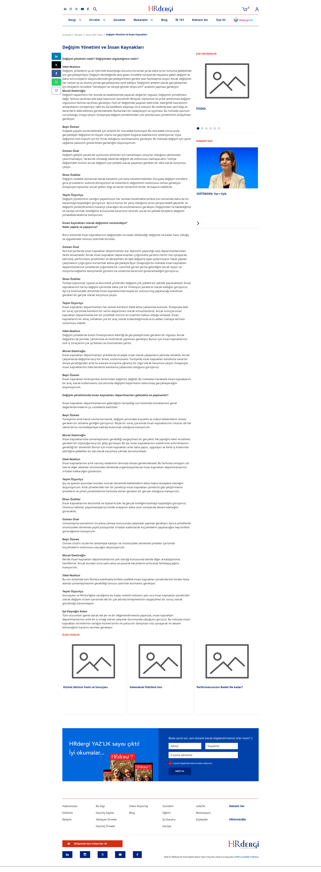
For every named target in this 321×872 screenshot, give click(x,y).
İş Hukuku (169, 819)
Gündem (120, 20)
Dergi (72, 20)
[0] (244, 9)
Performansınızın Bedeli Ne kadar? (220, 687)
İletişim (67, 819)
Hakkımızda (69, 806)
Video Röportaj (138, 806)
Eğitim (167, 813)
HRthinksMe (237, 819)
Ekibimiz (67, 813)
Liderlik (200, 806)
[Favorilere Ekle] (56, 90)
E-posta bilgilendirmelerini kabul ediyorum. (192, 763)
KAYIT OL (179, 771)
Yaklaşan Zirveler (106, 819)
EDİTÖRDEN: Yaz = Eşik (212, 194)
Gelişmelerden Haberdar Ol (90, 843)
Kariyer (167, 826)
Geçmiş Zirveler (105, 826)
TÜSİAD (201, 108)
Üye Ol (220, 20)
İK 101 (180, 20)
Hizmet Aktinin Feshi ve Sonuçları (85, 687)
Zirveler (94, 20)
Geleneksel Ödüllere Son (146, 687)
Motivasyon (203, 813)
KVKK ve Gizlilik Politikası (246, 856)
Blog (164, 20)
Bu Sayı (100, 806)
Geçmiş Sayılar (105, 813)
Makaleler (141, 20)
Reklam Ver (200, 20)
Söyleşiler (202, 819)
